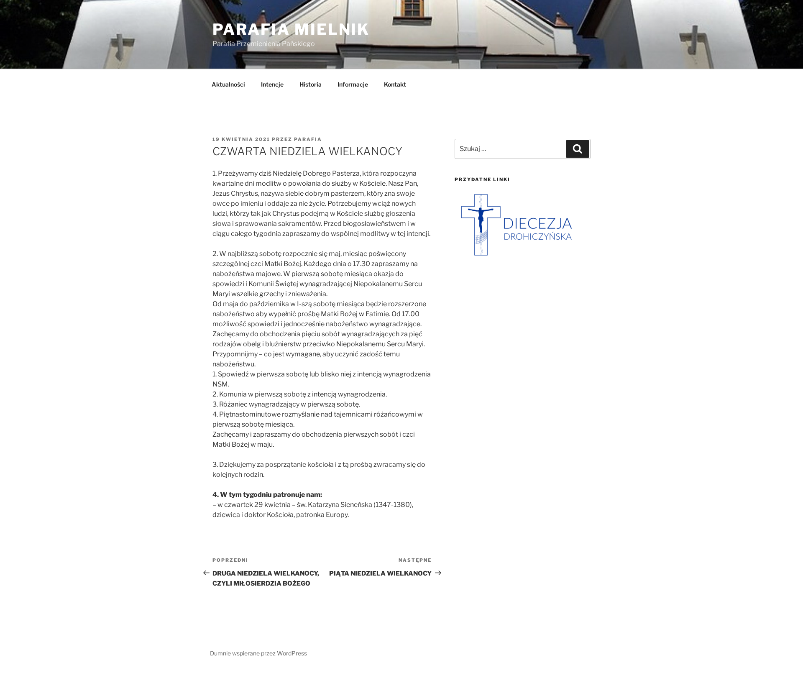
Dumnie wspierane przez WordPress (258, 653)
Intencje (272, 84)
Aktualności (228, 84)
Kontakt (395, 84)
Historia (310, 84)
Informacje (353, 84)
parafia (308, 139)
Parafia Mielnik (291, 29)
